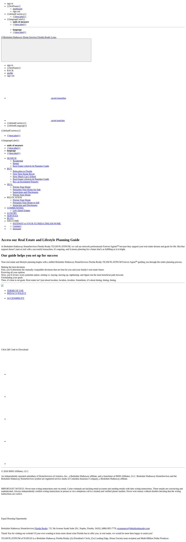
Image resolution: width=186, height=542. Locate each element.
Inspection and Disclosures (25, 205)
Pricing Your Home (22, 187)
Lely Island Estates (21, 210)
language (17, 229)
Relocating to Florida (22, 171)
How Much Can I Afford (24, 176)
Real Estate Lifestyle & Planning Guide (31, 166)
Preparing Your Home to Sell (26, 202)
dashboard (17, 9)
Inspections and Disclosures (25, 192)
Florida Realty (41, 528)
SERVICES (12, 215)
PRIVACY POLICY (16, 293)
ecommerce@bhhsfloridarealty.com (133, 528)
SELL (10, 184)
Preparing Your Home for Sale (27, 189)
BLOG (10, 218)
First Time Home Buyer (24, 174)
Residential (18, 161)
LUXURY (12, 213)
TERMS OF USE (15, 290)
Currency (17, 226)
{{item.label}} (19, 16)
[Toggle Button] (46, 50)
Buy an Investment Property (26, 181)
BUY (9, 168)
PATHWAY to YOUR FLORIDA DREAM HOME (37, 223)
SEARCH (11, 158)
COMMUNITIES (15, 208)
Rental (16, 163)
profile (10, 73)
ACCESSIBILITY (15, 298)
